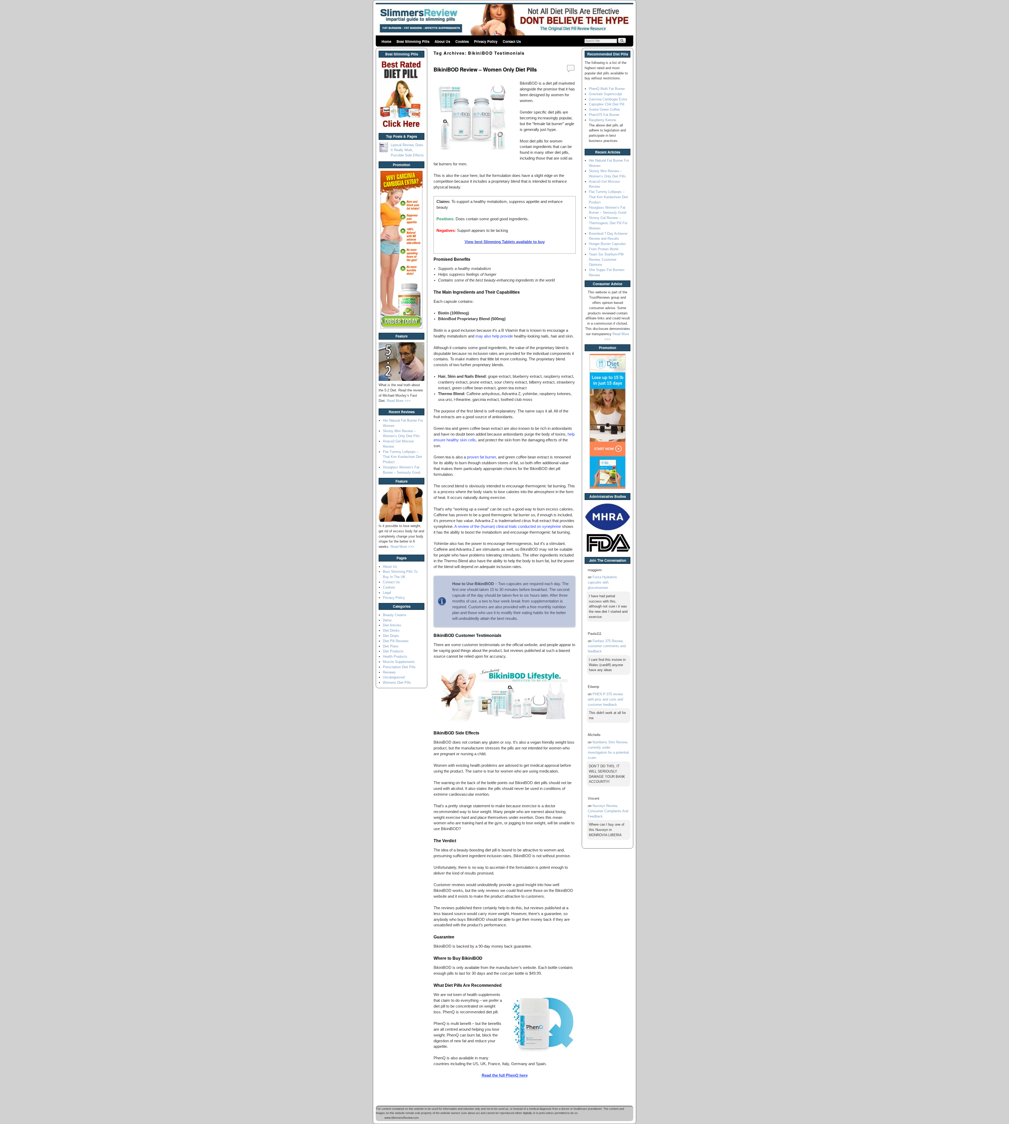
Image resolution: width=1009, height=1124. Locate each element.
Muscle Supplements (399, 662)
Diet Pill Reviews (396, 641)
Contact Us (512, 41)
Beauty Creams (394, 615)
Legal (387, 593)
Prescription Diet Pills (399, 667)
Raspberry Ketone (602, 120)
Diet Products (393, 651)
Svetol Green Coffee (604, 109)
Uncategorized (394, 677)
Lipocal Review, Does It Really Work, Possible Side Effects (407, 150)
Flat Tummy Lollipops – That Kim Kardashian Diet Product (402, 457)
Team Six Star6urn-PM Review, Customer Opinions (606, 259)
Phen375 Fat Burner (604, 115)
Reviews (389, 672)
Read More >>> (399, 401)
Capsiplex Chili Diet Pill (606, 104)
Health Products (395, 656)
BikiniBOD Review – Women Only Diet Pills (485, 69)
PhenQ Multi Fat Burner (607, 89)
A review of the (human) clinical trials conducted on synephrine (507, 526)
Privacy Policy (485, 41)
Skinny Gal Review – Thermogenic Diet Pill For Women (608, 223)
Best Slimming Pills (413, 41)
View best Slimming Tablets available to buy (505, 242)
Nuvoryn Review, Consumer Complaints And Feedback (608, 811)
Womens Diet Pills (397, 682)
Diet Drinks (391, 630)
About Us (442, 41)
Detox (387, 620)
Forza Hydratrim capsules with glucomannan (602, 582)
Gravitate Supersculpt (605, 94)
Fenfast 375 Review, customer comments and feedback (607, 646)
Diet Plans (391, 646)
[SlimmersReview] (504, 20)
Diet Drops (391, 636)
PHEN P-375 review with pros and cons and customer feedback (605, 699)
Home (386, 41)
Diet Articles (392, 625)
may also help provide (494, 336)
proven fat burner (481, 457)
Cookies (462, 41)
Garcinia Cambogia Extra (608, 99)
